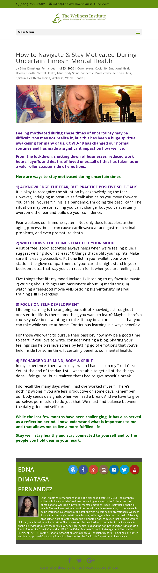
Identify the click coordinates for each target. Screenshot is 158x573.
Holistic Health (25, 73)
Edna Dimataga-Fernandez (37, 68)
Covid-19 (101, 68)
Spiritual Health (26, 78)
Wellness (58, 78)
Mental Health (46, 73)
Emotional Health (119, 68)
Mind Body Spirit (68, 73)
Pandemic (87, 73)
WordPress (110, 567)
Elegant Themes (69, 567)
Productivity (103, 73)
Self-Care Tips (122, 73)
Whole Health (74, 78)
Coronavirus (85, 68)
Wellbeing (43, 78)
